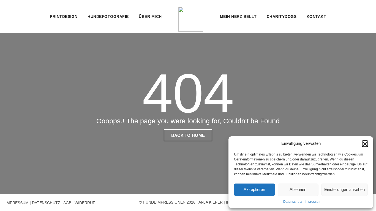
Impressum (313, 202)
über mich (150, 16)
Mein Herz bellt (238, 16)
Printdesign (64, 16)
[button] (365, 143)
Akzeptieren (254, 189)
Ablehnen (298, 189)
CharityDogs (282, 16)
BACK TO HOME (188, 135)
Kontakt (316, 16)
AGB (67, 203)
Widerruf (85, 203)
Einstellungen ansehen (344, 189)
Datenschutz (292, 202)
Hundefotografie (108, 16)
